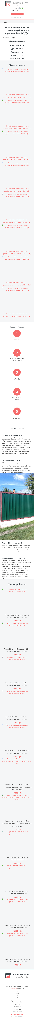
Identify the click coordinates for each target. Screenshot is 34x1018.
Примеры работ (17, 1002)
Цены (17, 997)
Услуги (17, 995)
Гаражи (17, 993)
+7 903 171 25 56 (14, 10)
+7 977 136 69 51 (14, 8)
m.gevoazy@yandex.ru (18, 17)
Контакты (17, 1006)
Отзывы (17, 1004)
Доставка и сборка (17, 1000)
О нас (17, 991)
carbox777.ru (13, 988)
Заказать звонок (17, 14)
